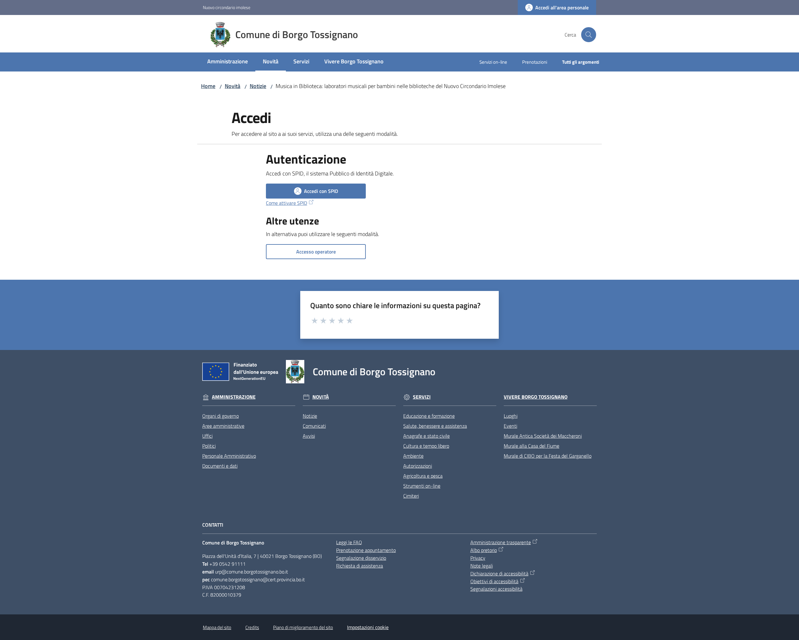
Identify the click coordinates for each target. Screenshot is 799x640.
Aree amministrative (223, 426)
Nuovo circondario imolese (226, 7)
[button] (588, 34)
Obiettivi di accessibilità (494, 581)
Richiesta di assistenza (359, 565)
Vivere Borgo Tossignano (535, 397)
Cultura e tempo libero (426, 446)
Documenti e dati (220, 466)
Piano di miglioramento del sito (303, 627)
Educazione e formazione (429, 416)
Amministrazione (234, 397)
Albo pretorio (483, 550)
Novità (232, 86)
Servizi (422, 397)
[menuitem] (227, 61)
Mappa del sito (217, 627)
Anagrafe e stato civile (426, 436)
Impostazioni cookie (368, 627)
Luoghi (510, 416)
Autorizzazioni (417, 466)
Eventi (510, 426)
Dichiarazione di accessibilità (499, 573)
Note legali (481, 565)
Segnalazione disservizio (361, 558)
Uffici (207, 436)
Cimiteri (411, 496)
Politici (209, 446)
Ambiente (413, 456)
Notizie (258, 86)
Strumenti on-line (421, 486)
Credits (252, 627)
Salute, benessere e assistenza (435, 426)
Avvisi (309, 436)
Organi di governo (220, 416)
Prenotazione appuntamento (366, 550)
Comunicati (314, 426)
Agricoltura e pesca (423, 476)
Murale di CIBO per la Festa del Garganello (547, 456)
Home (208, 86)
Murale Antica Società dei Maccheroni (543, 436)
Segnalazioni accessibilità (496, 589)
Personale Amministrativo (229, 456)
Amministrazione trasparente (500, 542)
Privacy (477, 558)
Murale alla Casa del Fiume (531, 446)
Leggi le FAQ (349, 542)
